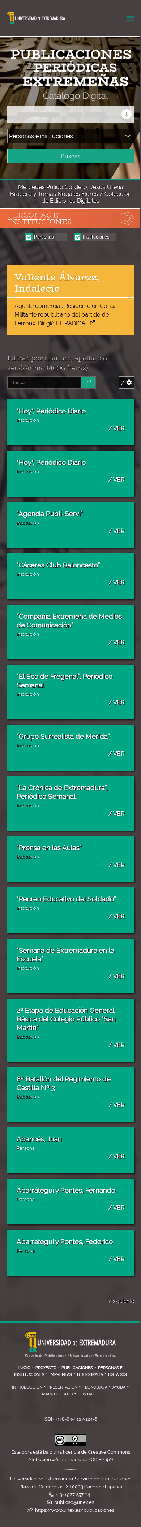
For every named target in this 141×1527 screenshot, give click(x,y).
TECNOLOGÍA (94, 1387)
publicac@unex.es (74, 1502)
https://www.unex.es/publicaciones (74, 1510)
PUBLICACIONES (77, 1367)
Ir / (88, 382)
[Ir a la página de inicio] (63, 96)
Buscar (70, 156)
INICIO (24, 1367)
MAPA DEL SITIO (57, 1394)
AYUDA (118, 1387)
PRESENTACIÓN (62, 1387)
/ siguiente (121, 1301)
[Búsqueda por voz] (126, 114)
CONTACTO (88, 1394)
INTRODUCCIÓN (27, 1387)
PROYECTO (45, 1367)
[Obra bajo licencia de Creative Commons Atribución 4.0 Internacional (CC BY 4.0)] (70, 1444)
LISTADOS (117, 1374)
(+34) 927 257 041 (74, 1494)
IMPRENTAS (61, 1374)
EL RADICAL (72, 323)
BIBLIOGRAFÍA (90, 1374)
